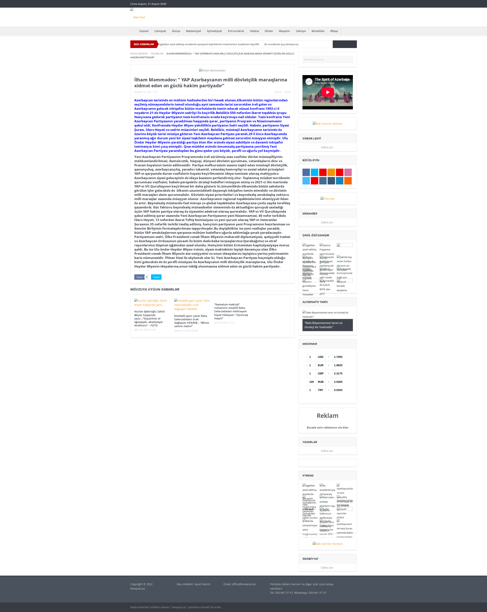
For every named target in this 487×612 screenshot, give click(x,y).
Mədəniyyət (193, 31)
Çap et (278, 91)
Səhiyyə (301, 31)
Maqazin (284, 31)
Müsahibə (318, 31)
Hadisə (254, 31)
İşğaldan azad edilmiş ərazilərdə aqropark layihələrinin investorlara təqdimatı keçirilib (209, 44)
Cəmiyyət (160, 31)
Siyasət (144, 31)
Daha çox (327, 147)
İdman (269, 31)
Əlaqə (334, 31)
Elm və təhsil (236, 31)
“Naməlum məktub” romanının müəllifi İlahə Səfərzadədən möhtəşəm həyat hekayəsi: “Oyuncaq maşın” (231, 311)
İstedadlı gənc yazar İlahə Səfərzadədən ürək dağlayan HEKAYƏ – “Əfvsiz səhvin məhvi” (191, 321)
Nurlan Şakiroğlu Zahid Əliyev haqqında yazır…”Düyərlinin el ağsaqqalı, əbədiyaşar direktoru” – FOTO (149, 318)
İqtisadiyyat (214, 31)
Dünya (176, 31)
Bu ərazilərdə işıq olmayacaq (281, 44)
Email (288, 91)
